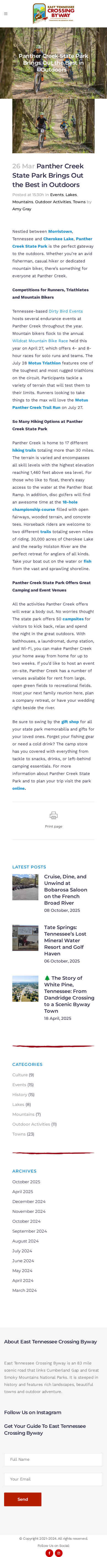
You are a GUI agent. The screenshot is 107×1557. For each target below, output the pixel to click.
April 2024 (22, 1280)
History (19, 1094)
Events (57, 194)
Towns (79, 201)
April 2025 (22, 1191)
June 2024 (23, 1260)
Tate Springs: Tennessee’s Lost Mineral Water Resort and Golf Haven (65, 940)
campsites (73, 618)
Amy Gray (21, 208)
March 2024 (24, 1290)
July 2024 (22, 1250)
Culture (20, 1074)
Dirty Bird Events (66, 311)
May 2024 (22, 1270)
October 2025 (26, 1181)
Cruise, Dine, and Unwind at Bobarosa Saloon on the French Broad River (65, 890)
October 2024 (26, 1221)
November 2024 (29, 1211)
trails (45, 531)
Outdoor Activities (53, 201)
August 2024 (25, 1241)
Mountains (22, 201)
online (18, 788)
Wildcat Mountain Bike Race (40, 340)
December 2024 (29, 1201)
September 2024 (29, 1231)
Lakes (71, 194)
